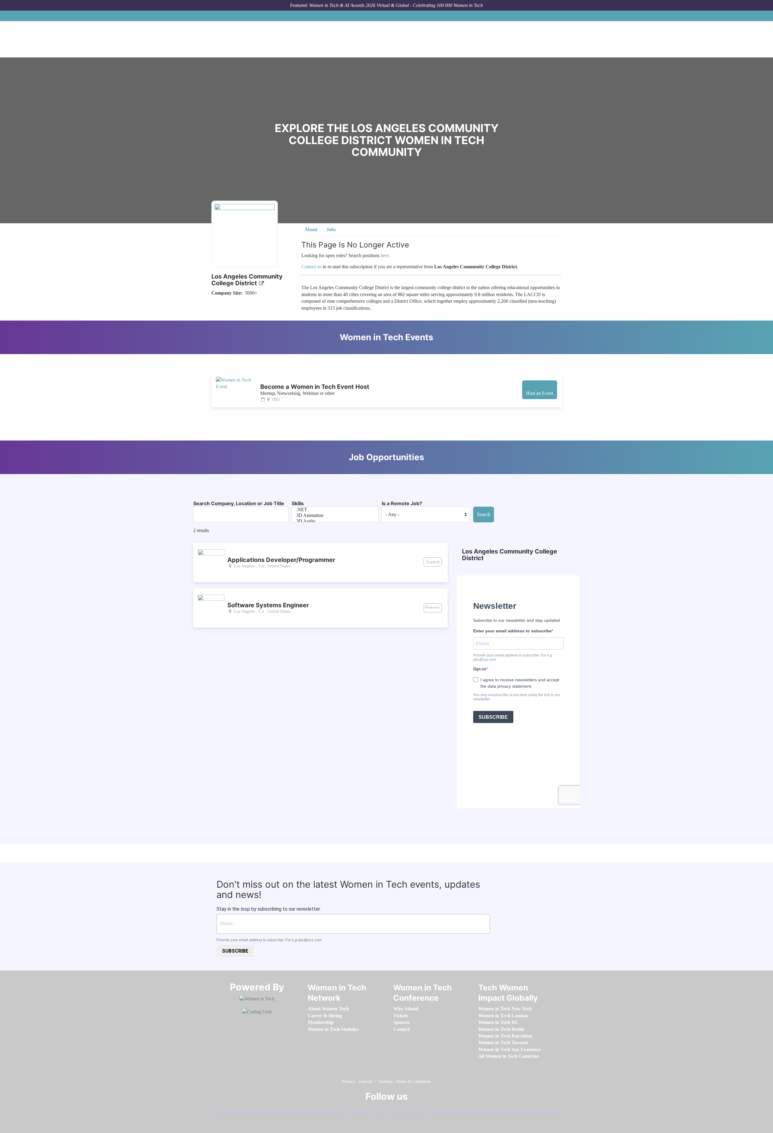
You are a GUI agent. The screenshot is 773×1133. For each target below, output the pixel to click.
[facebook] (347, 1110)
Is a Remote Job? (402, 503)
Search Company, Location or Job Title (238, 503)
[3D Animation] (335, 515)
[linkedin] (366, 1110)
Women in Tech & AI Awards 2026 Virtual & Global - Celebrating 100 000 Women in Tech (396, 5)
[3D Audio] (335, 521)
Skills (298, 503)
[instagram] (385, 1110)
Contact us (311, 266)
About (310, 229)
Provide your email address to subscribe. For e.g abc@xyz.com (269, 940)
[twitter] (404, 1110)
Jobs (331, 229)
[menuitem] (328, 1008)
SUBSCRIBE (235, 951)
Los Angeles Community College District (247, 280)
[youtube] (423, 1110)
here (385, 255)
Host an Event (539, 393)
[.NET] (335, 510)
